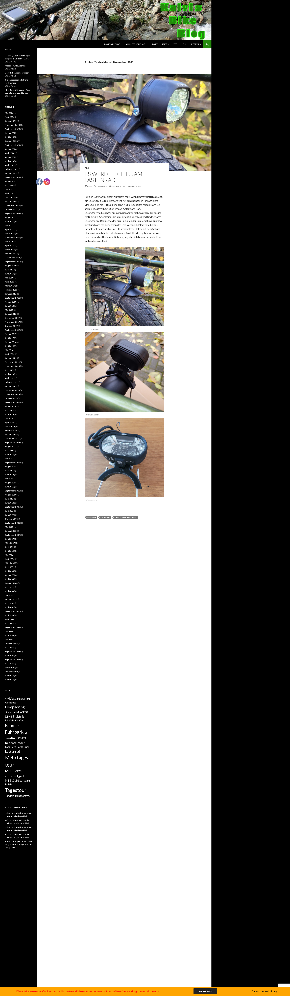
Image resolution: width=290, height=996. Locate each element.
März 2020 (10, 249)
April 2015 (9, 378)
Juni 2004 (9, 579)
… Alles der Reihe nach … (136, 44)
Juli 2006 (9, 547)
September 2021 (12, 213)
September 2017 (12, 330)
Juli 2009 (9, 511)
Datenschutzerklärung (264, 991)
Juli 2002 (9, 603)
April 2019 (9, 281)
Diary (155, 44)
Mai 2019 (9, 277)
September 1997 (12, 627)
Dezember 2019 (12, 257)
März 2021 (10, 233)
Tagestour (16, 790)
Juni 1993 (9, 655)
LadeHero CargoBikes (126, 517)
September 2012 (12, 462)
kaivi (7, 820)
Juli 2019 (9, 269)
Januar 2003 (10, 599)
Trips (164, 44)
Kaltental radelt (15, 743)
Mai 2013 (9, 458)
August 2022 (10, 181)
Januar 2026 (10, 121)
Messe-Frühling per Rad (16, 65)
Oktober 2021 (11, 209)
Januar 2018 (10, 314)
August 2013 (10, 446)
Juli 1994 (9, 647)
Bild (89, 186)
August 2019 (10, 265)
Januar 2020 (10, 253)
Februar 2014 (11, 430)
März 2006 (10, 563)
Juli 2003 (9, 587)
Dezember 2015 (12, 362)
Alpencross (10, 702)
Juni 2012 (9, 474)
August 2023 (10, 157)
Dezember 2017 (12, 318)
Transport (20, 795)
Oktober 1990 (11, 671)
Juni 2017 (9, 338)
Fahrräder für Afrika (14, 720)
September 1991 (12, 659)
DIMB (8, 716)
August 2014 (10, 406)
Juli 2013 (9, 450)
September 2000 (12, 611)
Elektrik (91, 517)
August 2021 (10, 217)
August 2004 (10, 575)
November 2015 (12, 366)
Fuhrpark (105, 517)
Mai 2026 (9, 113)
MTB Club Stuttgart (17, 780)
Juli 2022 (9, 185)
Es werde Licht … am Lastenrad (113, 176)
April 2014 (9, 422)
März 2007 (10, 543)
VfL (28, 795)
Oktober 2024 (11, 141)
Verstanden (205, 991)
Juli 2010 (9, 498)
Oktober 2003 (11, 583)
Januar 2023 (10, 173)
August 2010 (10, 494)
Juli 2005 (9, 567)
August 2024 (10, 149)
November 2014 (12, 394)
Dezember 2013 (12, 438)
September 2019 (12, 261)
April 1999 (9, 619)
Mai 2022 (9, 189)
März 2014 (10, 426)
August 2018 (10, 302)
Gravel (8, 738)
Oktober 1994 (11, 643)
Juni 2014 (9, 414)
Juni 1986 (9, 675)
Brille (15, 712)
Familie (12, 725)
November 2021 (12, 205)
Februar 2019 (11, 290)
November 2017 (12, 322)
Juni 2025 (9, 137)
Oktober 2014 (11, 398)
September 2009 (12, 507)
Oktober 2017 (11, 326)
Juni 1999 (9, 615)
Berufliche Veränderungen (17, 73)
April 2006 (9, 559)
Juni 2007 (9, 539)
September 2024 (12, 145)
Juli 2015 (9, 370)
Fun (184, 44)
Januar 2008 (10, 531)
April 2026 (9, 117)
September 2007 (12, 535)
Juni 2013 (9, 454)
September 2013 (12, 442)
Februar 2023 (11, 169)
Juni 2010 (9, 503)
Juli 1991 (9, 663)
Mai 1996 (9, 631)
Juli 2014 (9, 410)
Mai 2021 (9, 225)
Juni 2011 (9, 486)
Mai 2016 (9, 350)
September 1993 (12, 651)
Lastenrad (12, 751)
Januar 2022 (10, 201)
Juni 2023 (9, 161)
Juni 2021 (9, 221)
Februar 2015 (11, 382)
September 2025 (12, 129)
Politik (8, 784)
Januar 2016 (10, 358)
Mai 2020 (9, 241)
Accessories (20, 698)
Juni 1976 (9, 679)
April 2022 (9, 193)
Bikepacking (15, 707)
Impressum (196, 44)
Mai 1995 (9, 639)
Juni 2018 (9, 306)
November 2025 (12, 125)
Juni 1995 (9, 635)
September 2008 (12, 523)
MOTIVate (13, 771)
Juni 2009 (9, 515)
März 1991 (10, 667)
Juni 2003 (9, 591)
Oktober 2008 (11, 519)
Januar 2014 (10, 434)
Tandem (9, 795)
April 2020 (9, 245)
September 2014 (12, 402)
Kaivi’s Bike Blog (112, 44)
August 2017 (10, 334)
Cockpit (23, 712)
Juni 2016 (9, 346)
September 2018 (12, 298)
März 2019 (10, 285)
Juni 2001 (9, 607)
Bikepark (9, 712)
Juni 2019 (9, 273)
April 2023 (9, 165)
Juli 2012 (9, 470)
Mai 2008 (9, 527)
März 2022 (10, 197)
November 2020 (12, 237)
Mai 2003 (9, 595)
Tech (176, 44)
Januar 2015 (10, 386)
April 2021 (9, 229)
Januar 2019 (10, 294)
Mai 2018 (9, 310)
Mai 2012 (9, 478)
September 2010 (12, 490)
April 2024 (9, 153)
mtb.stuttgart (14, 776)
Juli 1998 (9, 623)
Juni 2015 (9, 374)
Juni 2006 (9, 551)
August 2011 (10, 482)
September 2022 (12, 177)
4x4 (7, 698)
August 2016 (10, 342)
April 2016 (9, 354)
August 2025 (10, 133)
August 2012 (10, 466)
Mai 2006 (9, 555)
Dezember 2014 (12, 390)
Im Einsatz (18, 738)
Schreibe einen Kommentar (126, 186)
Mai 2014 (9, 418)
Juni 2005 (9, 571)
